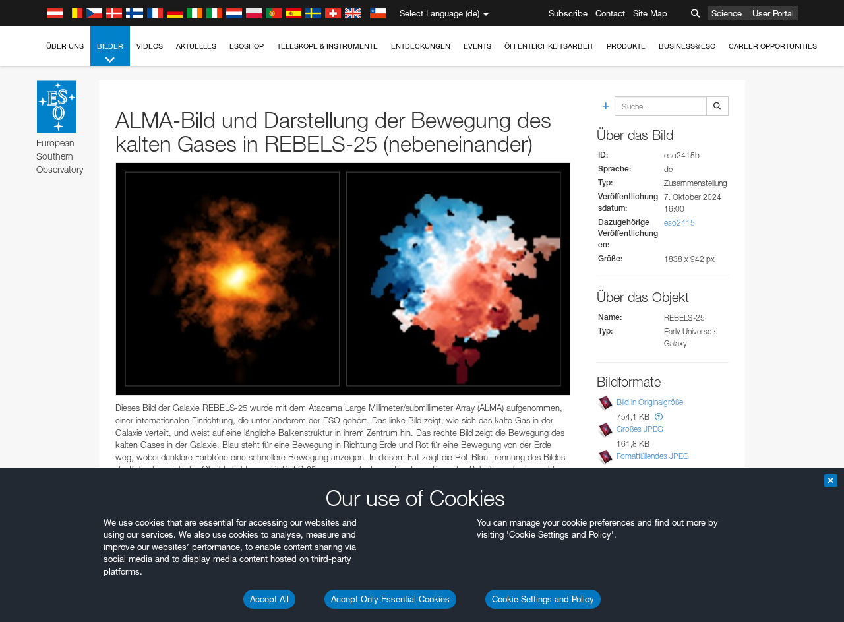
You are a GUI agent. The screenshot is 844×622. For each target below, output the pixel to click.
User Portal (773, 13)
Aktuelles (196, 46)
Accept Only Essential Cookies (390, 599)
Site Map (650, 13)
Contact (610, 13)
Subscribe (568, 13)
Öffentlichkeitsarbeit (548, 46)
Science (726, 13)
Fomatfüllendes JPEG (653, 456)
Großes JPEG (640, 429)
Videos (149, 46)
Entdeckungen (420, 46)
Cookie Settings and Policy (543, 599)
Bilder (110, 46)
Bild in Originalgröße (650, 402)
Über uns (65, 46)
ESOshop (246, 46)
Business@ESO (687, 46)
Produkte (626, 46)
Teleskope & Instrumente (327, 46)
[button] (659, 416)
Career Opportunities (773, 46)
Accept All (269, 599)
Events (477, 46)
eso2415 (679, 223)
